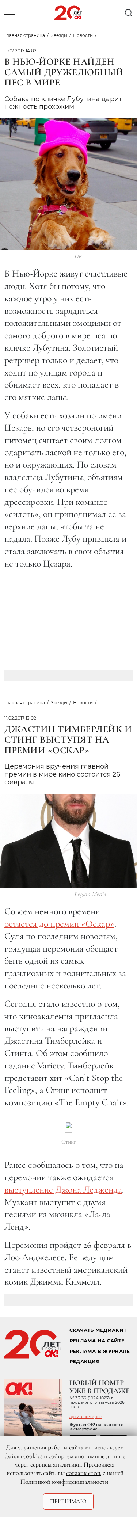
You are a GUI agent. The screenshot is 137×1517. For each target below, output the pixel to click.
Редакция (84, 1361)
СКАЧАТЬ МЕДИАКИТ (97, 1330)
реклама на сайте (97, 1340)
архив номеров (85, 1416)
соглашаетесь (83, 1473)
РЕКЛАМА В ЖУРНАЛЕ (99, 1351)
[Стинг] (68, 1127)
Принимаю (68, 1501)
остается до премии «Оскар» (59, 923)
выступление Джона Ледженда (63, 1189)
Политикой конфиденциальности (64, 1482)
